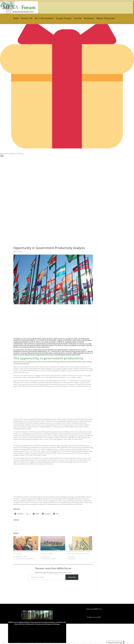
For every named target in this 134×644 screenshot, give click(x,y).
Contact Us (27, 18)
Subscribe (72, 577)
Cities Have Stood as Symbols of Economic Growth (51, 552)
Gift (2, 156)
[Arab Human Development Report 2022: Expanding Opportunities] (79, 543)
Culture (78, 18)
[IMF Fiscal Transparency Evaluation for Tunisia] (25, 543)
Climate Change (64, 18)
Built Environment (44, 18)
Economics (89, 18)
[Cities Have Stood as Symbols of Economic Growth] (52, 543)
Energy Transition (106, 18)
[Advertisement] (63, 171)
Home (16, 18)
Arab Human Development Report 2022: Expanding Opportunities (79, 552)
